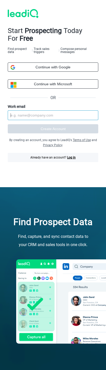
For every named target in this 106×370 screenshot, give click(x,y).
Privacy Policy (52, 145)
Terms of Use (82, 140)
